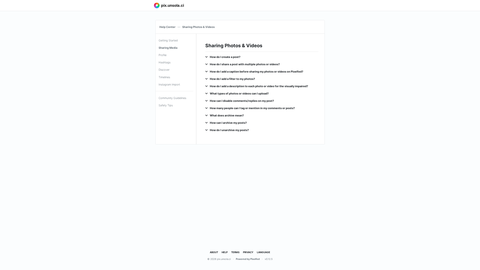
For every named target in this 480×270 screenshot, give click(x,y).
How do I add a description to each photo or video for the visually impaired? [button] (258, 86)
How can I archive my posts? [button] (228, 122)
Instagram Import (169, 84)
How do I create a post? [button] (224, 56)
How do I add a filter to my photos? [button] (232, 78)
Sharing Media (168, 47)
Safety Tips (166, 105)
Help (225, 252)
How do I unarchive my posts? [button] (229, 130)
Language (263, 252)
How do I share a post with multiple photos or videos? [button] (244, 64)
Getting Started (168, 40)
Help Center (167, 26)
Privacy (248, 252)
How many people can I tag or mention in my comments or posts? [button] (252, 108)
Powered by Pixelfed (248, 259)
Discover (164, 69)
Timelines (164, 77)
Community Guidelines (172, 98)
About (214, 252)
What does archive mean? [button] (226, 115)
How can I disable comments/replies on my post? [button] (241, 100)
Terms (235, 252)
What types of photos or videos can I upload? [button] (239, 93)
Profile (162, 55)
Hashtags (164, 62)
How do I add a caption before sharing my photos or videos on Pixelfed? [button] (256, 71)
